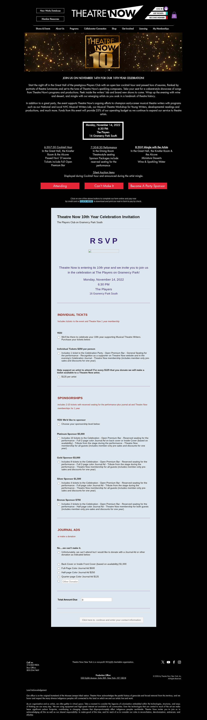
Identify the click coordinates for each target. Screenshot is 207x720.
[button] (174, 15)
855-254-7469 (33, 670)
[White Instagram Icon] (179, 662)
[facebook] (174, 662)
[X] (163, 662)
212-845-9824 (33, 665)
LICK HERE (87, 201)
